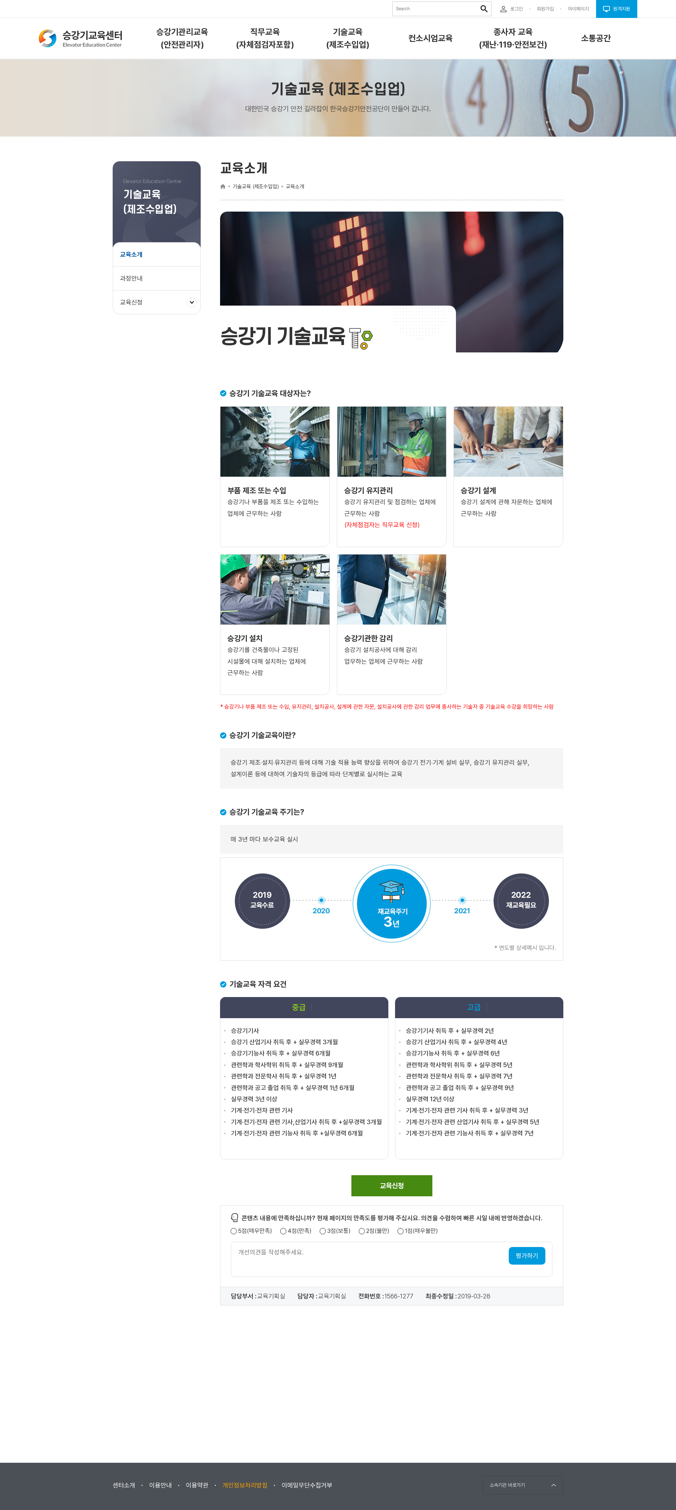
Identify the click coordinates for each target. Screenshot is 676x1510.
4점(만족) (300, 1231)
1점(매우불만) (421, 1231)
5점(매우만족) (255, 1231)
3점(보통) (339, 1231)
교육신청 (134, 306)
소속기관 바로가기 (507, 1485)
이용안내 (160, 1485)
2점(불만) (377, 1231)
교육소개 (131, 254)
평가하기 (527, 1255)
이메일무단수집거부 (307, 1485)
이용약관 (197, 1485)
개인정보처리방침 (245, 1485)
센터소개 (124, 1485)
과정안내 (131, 278)
